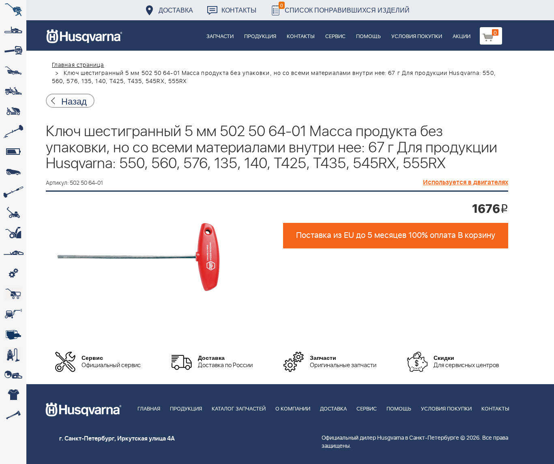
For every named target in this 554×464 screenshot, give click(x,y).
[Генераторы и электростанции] (13, 294)
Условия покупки (416, 37)
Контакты (238, 10)
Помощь (368, 37)
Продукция (260, 37)
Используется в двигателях (465, 182)
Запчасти (220, 37)
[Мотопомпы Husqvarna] (13, 334)
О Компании (292, 409)
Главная (148, 409)
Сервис (335, 37)
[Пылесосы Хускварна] (13, 354)
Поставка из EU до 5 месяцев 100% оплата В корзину (395, 235)
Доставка (176, 10)
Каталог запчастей (239, 409)
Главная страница (78, 65)
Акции (461, 37)
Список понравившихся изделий (345, 8)
